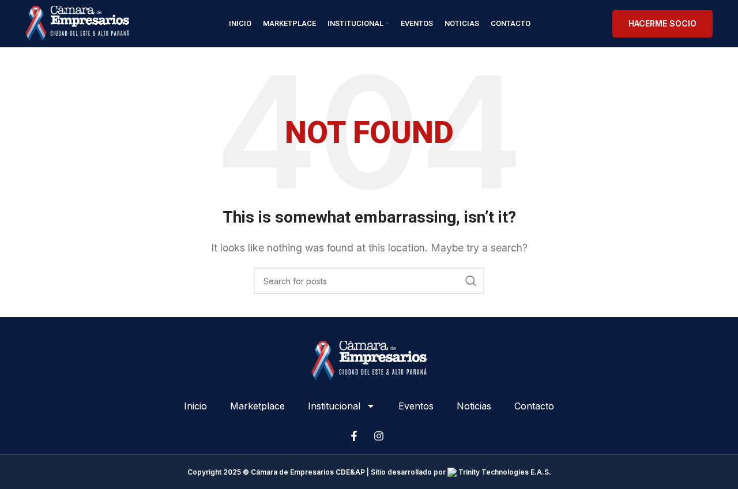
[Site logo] (77, 22)
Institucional (334, 406)
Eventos (416, 406)
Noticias (474, 406)
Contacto (534, 406)
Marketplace (257, 406)
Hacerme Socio (662, 23)
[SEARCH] (471, 281)
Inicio (195, 406)
